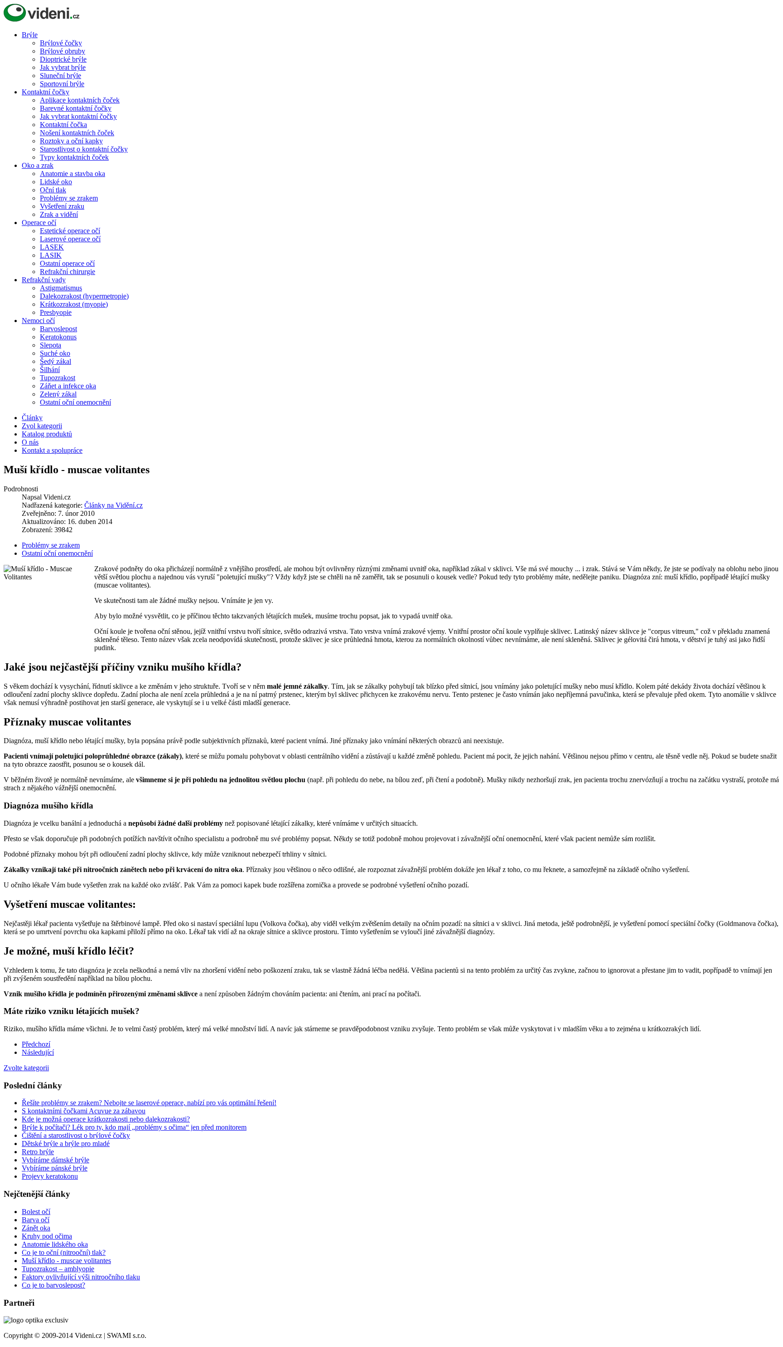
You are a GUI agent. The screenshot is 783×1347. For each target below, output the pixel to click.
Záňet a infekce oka (68, 386)
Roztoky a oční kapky (71, 141)
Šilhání (50, 369)
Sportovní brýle (62, 84)
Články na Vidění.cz (113, 505)
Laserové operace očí (70, 239)
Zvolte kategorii (26, 1068)
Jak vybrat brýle (63, 67)
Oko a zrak (37, 165)
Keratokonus (58, 337)
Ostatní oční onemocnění (75, 402)
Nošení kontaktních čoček (77, 133)
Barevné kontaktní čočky (75, 108)
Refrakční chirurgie (67, 271)
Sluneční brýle (60, 75)
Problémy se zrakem (69, 198)
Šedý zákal (55, 361)
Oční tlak (53, 190)
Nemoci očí (38, 320)
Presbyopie (56, 312)
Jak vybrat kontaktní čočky (78, 116)
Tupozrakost (57, 378)
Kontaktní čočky (45, 92)
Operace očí (39, 222)
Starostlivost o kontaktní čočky (84, 149)
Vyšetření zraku (62, 206)
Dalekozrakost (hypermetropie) (84, 296)
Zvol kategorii (42, 426)
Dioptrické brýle (63, 59)
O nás (30, 442)
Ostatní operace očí (67, 263)
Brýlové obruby (62, 51)
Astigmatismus (61, 288)
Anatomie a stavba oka (72, 173)
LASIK (51, 255)
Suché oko (55, 353)
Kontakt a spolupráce (52, 450)
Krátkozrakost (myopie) (74, 304)
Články (32, 417)
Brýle (30, 35)
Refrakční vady (44, 280)
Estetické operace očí (70, 231)
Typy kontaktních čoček (74, 157)
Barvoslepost (58, 329)
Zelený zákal (58, 394)
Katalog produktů (47, 434)
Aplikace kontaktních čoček (80, 100)
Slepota (50, 345)
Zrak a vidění (59, 214)
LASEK (52, 247)
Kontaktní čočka (63, 124)
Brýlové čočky (61, 43)
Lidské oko (56, 182)
